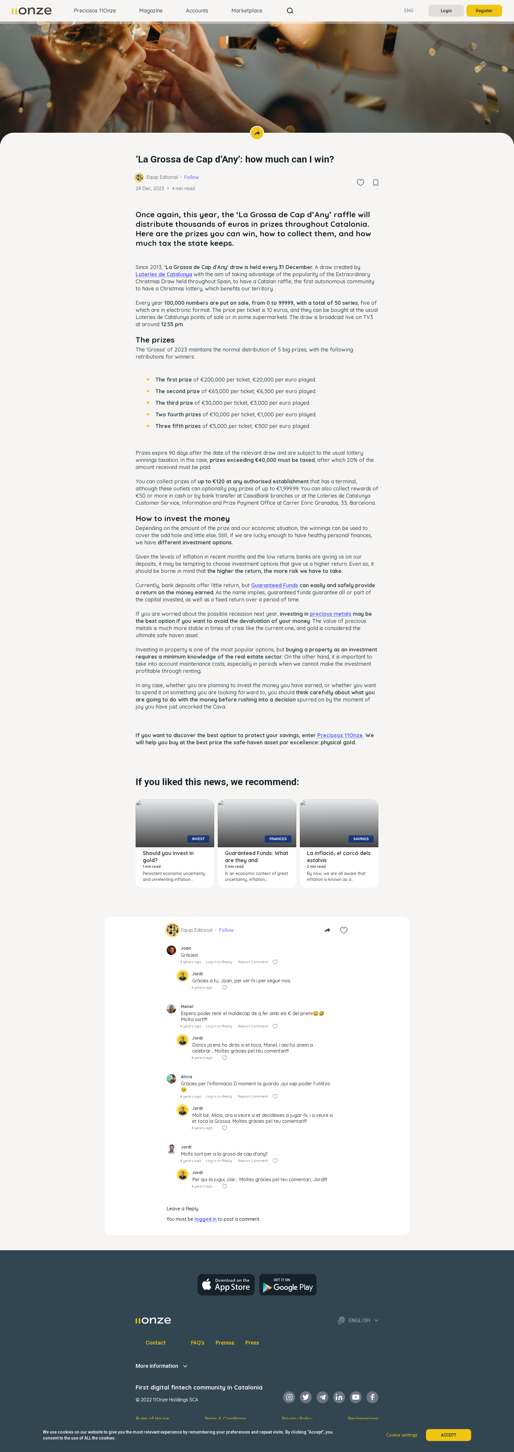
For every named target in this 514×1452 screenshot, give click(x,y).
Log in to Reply (219, 961)
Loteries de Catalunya (164, 274)
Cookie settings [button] (401, 1435)
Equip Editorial (162, 177)
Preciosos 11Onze (95, 10)
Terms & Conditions (225, 1419)
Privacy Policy (297, 1419)
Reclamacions (363, 1419)
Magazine (151, 10)
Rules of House (152, 1419)
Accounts (197, 10)
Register (484, 10)
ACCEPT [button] (448, 1435)
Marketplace (246, 10)
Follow (191, 177)
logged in (206, 1219)
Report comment (253, 961)
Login (446, 10)
